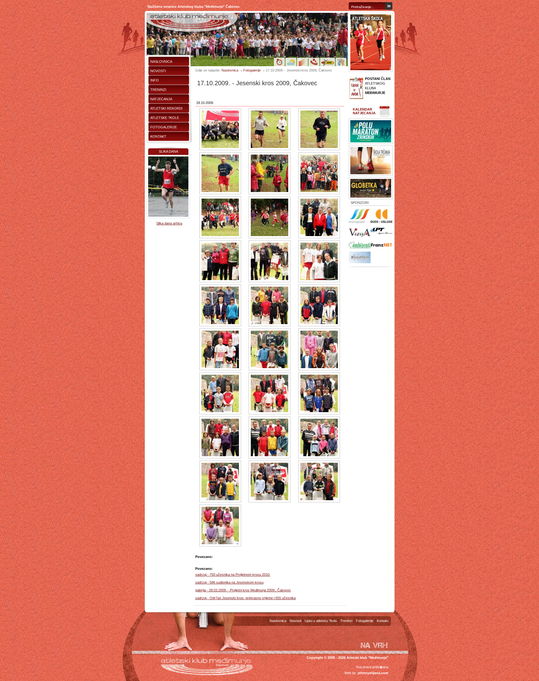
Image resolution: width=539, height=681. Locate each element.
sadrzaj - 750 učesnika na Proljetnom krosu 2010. (232, 574)
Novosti (158, 71)
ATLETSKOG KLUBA (378, 86)
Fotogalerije (163, 127)
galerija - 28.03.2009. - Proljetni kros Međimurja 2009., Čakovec (243, 590)
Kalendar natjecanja (364, 111)
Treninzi (158, 89)
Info (154, 80)
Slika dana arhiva (169, 223)
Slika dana (168, 151)
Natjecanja (161, 99)
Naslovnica (161, 61)
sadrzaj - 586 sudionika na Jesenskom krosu (229, 582)
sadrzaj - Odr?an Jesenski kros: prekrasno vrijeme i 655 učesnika (245, 598)
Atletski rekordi (166, 108)
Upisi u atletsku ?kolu (321, 621)
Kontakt (158, 136)
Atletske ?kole (164, 118)
